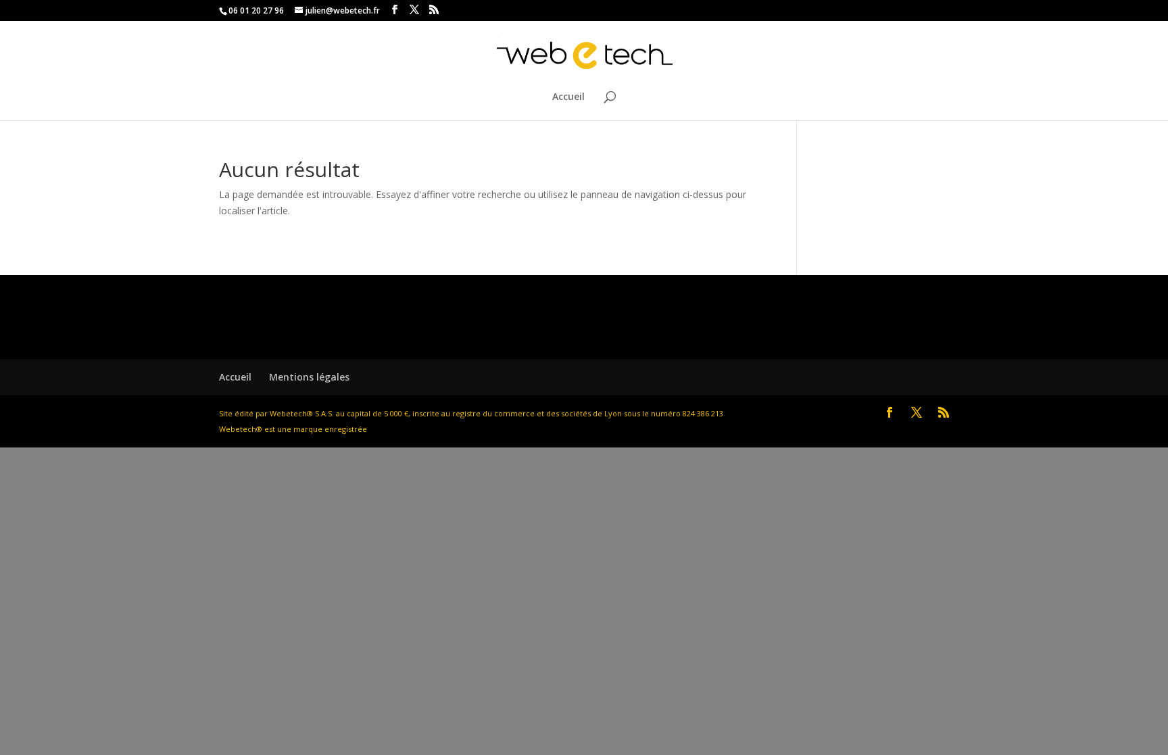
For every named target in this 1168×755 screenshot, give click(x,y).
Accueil (568, 97)
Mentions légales (309, 376)
